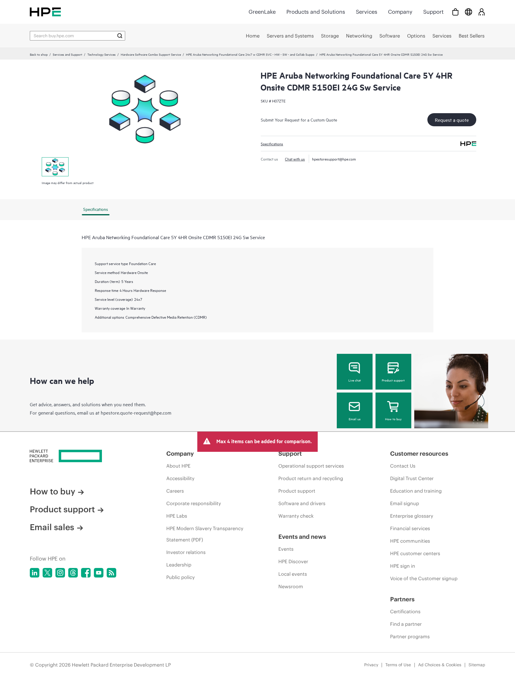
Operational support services (311, 466)
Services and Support (67, 54)
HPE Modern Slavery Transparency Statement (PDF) (204, 534)
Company (400, 11)
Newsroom (290, 586)
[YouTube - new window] (98, 573)
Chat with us (295, 158)
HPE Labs (176, 516)
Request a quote (452, 119)
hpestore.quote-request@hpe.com (136, 412)
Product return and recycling (310, 478)
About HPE (178, 466)
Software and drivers (301, 503)
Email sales (52, 527)
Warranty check (296, 516)
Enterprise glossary (411, 516)
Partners (402, 599)
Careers (175, 491)
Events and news (302, 536)
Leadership (178, 565)
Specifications (272, 143)
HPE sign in (402, 566)
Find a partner (406, 624)
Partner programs (410, 636)
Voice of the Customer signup (423, 578)
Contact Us (402, 466)
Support (433, 11)
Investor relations (186, 552)
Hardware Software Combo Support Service (151, 54)
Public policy (180, 577)
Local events (292, 574)
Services (366, 11)
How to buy (393, 418)
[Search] (119, 36)
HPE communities (410, 541)
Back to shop (39, 54)
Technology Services (101, 54)
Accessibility (180, 478)
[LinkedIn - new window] (34, 573)
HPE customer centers (415, 553)
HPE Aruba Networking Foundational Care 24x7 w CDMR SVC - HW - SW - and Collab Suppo (250, 54)
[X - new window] (47, 573)
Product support (393, 380)
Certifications (405, 611)
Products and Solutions (315, 11)
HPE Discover (293, 561)
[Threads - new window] (73, 573)
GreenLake (262, 11)
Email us (355, 418)
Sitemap (477, 664)
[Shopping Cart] (455, 12)
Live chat (354, 380)
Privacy (371, 664)
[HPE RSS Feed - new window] (111, 573)
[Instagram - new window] (60, 573)
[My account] (481, 12)
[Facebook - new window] (86, 573)
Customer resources (419, 453)
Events (286, 549)
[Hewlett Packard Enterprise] (45, 12)
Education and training (416, 491)
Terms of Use (398, 664)
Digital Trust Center (412, 478)
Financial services (410, 528)
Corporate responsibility (193, 503)
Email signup (404, 503)
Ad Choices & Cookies (439, 664)
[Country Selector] (468, 12)
